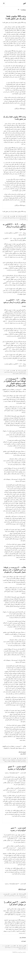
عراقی (24, 948)
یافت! (22, 219)
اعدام (20, 947)
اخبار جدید (12, 216)
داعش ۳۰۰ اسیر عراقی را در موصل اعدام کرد (15, 903)
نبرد (11, 761)
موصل (20, 948)
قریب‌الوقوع (15, 761)
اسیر (22, 947)
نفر (3, 217)
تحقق (21, 217)
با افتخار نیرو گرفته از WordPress (19, 952)
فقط (9, 217)
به (18, 372)
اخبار (5, 216)
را (11, 947)
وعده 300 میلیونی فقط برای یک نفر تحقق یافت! (16, 17)
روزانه (11, 372)
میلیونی (5, 217)
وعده (25, 219)
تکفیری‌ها (20, 760)
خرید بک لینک (22, 889)
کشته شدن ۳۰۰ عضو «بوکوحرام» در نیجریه (17, 767)
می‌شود (14, 373)
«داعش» (6, 945)
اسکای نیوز (23, 753)
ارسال (22, 372)
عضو (5, 895)
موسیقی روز (23, 937)
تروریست (24, 760)
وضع (5, 761)
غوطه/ (19, 761)
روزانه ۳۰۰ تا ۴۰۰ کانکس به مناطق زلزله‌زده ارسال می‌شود (14, 226)
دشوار (4, 760)
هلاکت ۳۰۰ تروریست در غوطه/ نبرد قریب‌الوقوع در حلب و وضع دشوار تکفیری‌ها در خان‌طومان (15, 382)
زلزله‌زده (24, 373)
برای (23, 217)
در (6, 760)
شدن (8, 895)
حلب (17, 760)
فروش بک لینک (22, 751)
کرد (22, 948)
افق (24, 3)
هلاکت (9, 761)
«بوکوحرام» (6, 894)
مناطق (17, 373)
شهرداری (23, 941)
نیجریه (22, 896)
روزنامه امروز (12, 217)
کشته (25, 896)
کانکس (20, 373)
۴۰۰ (5, 370)
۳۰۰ (7, 216)
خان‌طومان (13, 760)
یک (20, 219)
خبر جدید (17, 217)
